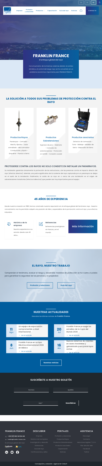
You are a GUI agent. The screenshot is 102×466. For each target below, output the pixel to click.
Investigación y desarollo (39, 442)
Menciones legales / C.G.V (86, 442)
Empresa (19, 11)
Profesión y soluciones (40, 285)
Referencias (39, 446)
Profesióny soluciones (29, 11)
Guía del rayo (64, 11)
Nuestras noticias (51, 363)
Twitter (86, 452)
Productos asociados (62, 446)
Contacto (92, 11)
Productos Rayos (63, 439)
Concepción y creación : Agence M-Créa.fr (51, 464)
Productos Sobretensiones (62, 442)
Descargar (86, 436)
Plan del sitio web (86, 446)
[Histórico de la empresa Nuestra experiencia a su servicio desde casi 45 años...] (19, 238)
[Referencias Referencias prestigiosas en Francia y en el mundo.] (51, 235)
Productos (39, 11)
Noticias (74, 11)
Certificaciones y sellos (39, 452)
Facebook (86, 449)
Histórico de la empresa (39, 439)
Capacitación (52, 11)
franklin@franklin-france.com (16, 439)
